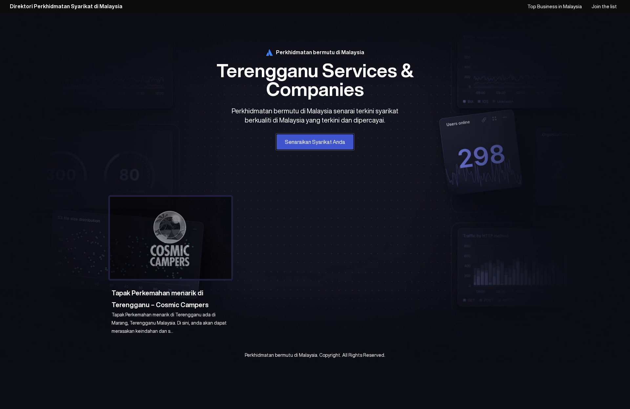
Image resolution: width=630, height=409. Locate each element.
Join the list (604, 6)
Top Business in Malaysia (554, 6)
